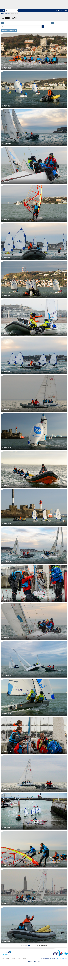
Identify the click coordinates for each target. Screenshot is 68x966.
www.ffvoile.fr (41, 964)
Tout (52, 23)
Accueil (3, 13)
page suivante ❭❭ (44, 945)
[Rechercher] (17, 10)
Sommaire (24, 958)
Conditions (14, 958)
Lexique (19, 958)
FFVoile (58, 4)
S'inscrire (65, 10)
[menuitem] (3, 13)
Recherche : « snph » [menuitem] (14, 13)
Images (65, 23)
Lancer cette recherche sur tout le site (9, 30)
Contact (7, 958)
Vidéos (56, 23)
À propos (2, 958)
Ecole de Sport (7, 13)
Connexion (58, 10)
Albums (60, 23)
